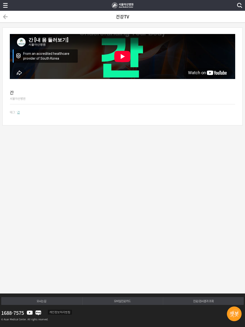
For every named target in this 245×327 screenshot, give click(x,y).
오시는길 (41, 301)
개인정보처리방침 (59, 312)
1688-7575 (12, 312)
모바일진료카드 (122, 301)
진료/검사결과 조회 (203, 301)
